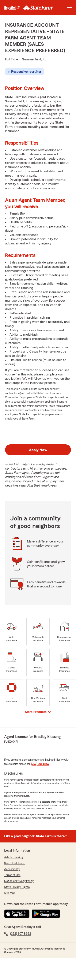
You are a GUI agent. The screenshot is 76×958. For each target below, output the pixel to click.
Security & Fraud (14, 863)
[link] (38, 7)
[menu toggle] (69, 8)
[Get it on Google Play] (46, 913)
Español (10, 7)
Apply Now (38, 450)
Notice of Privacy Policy (19, 881)
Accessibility (12, 869)
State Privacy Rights (17, 886)
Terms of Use (12, 875)
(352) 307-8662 (40, 764)
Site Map (9, 892)
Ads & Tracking (13, 857)
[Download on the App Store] (17, 913)
